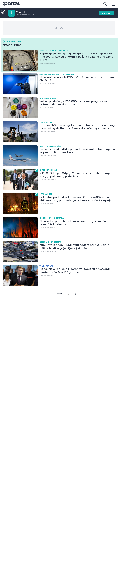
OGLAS (59, 28)
